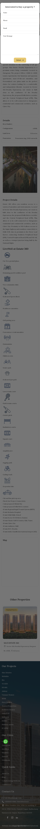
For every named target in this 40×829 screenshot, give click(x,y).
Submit (18, 60)
